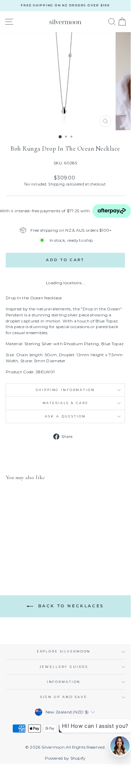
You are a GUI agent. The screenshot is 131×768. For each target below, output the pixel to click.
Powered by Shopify (65, 758)
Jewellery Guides (64, 667)
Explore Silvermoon (64, 651)
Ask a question (65, 416)
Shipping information (65, 390)
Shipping (56, 184)
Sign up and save (63, 697)
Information (64, 682)
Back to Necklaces (70, 606)
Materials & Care (65, 403)
